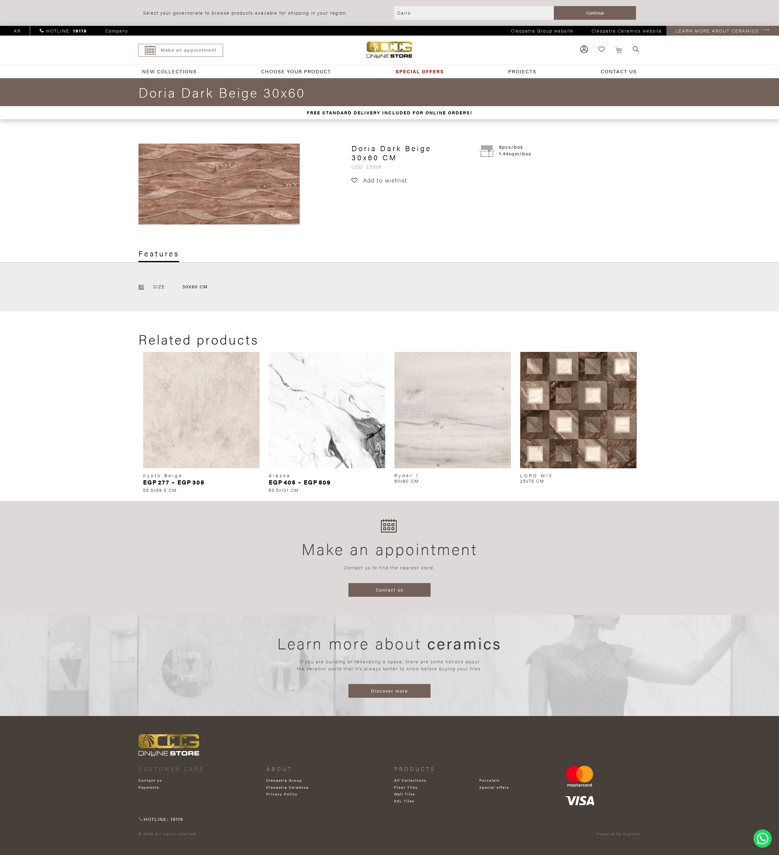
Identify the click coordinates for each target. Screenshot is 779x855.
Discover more (389, 690)
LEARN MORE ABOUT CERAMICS (717, 30)
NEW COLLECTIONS (169, 71)
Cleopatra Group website (542, 30)
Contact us (389, 589)
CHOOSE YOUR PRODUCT (296, 71)
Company (116, 30)
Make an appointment (189, 50)
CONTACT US (619, 71)
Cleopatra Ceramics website (627, 30)
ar (17, 30)
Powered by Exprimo (618, 833)
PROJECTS (522, 71)
